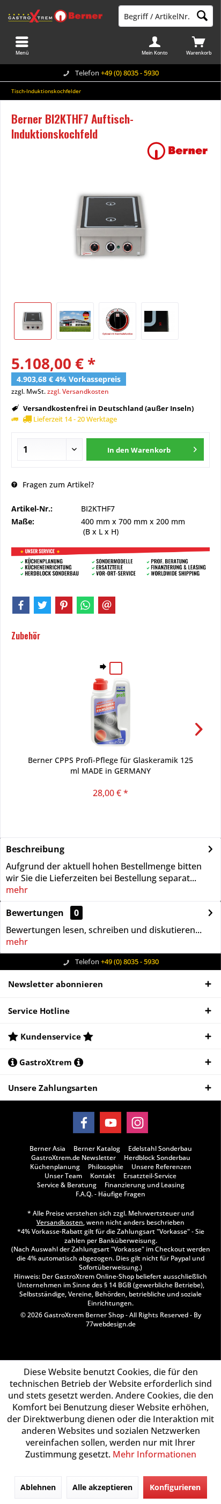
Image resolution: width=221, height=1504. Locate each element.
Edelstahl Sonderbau (160, 1148)
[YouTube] (110, 1122)
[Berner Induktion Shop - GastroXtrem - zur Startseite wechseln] (55, 16)
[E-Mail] (106, 605)
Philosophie (105, 1167)
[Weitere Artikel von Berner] (177, 151)
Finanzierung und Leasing (145, 1185)
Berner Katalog (96, 1148)
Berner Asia (47, 1148)
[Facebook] (21, 605)
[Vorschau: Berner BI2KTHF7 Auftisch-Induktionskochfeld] (32, 321)
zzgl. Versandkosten (78, 391)
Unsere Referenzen (161, 1167)
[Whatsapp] (85, 605)
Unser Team (63, 1176)
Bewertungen (35, 913)
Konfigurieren (175, 1487)
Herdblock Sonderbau (157, 1158)
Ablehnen (38, 1487)
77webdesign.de (111, 1324)
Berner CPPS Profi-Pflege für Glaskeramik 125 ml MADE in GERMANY (110, 765)
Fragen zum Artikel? (57, 484)
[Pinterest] (63, 605)
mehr (17, 890)
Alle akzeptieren (102, 1487)
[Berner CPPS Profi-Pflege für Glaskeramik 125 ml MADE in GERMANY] (110, 712)
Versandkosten (59, 1222)
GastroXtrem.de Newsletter (73, 1158)
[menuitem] (199, 45)
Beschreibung (35, 849)
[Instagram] (137, 1122)
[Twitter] (42, 605)
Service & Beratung (67, 1185)
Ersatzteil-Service (149, 1176)
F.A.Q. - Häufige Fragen (110, 1194)
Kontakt (102, 1176)
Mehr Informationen (154, 1454)
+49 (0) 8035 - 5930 (130, 73)
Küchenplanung (55, 1167)
